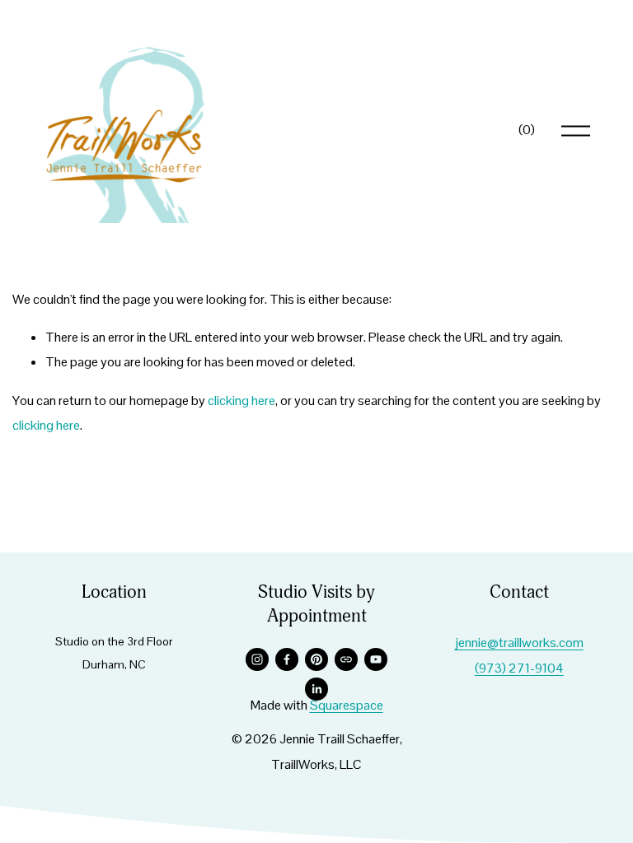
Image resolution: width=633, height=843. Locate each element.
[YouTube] (375, 659)
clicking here (241, 400)
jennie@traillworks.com (519, 642)
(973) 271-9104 (519, 668)
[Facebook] (286, 659)
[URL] (346, 659)
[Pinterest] (316, 659)
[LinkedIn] (316, 689)
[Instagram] (257, 659)
